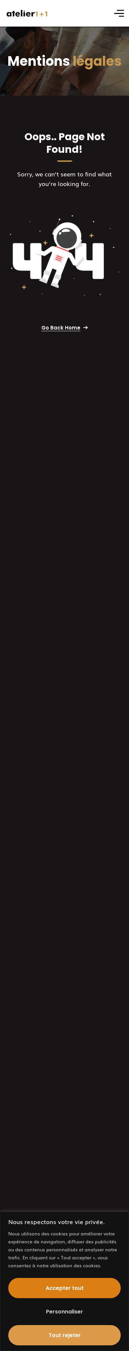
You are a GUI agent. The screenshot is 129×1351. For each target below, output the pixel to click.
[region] (64, 1281)
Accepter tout (65, 1288)
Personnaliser (64, 1311)
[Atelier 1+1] (27, 13)
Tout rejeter (65, 1335)
